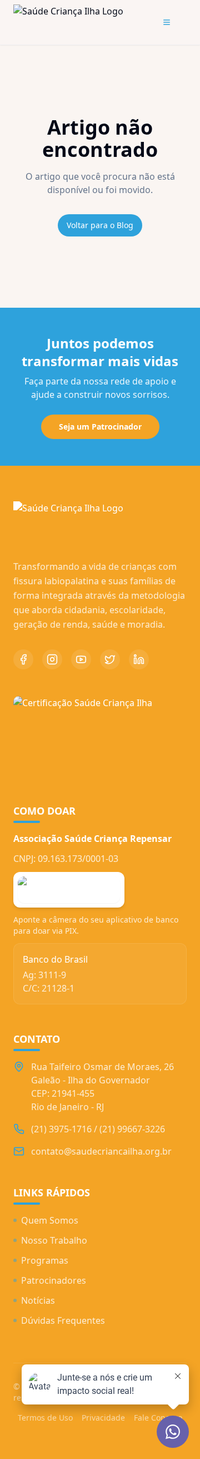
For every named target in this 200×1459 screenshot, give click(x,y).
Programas (44, 1260)
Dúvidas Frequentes (63, 1320)
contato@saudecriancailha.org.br (101, 1151)
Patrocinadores (53, 1280)
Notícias (38, 1300)
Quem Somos (49, 1220)
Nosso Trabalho (54, 1240)
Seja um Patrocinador (100, 426)
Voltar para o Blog (100, 225)
